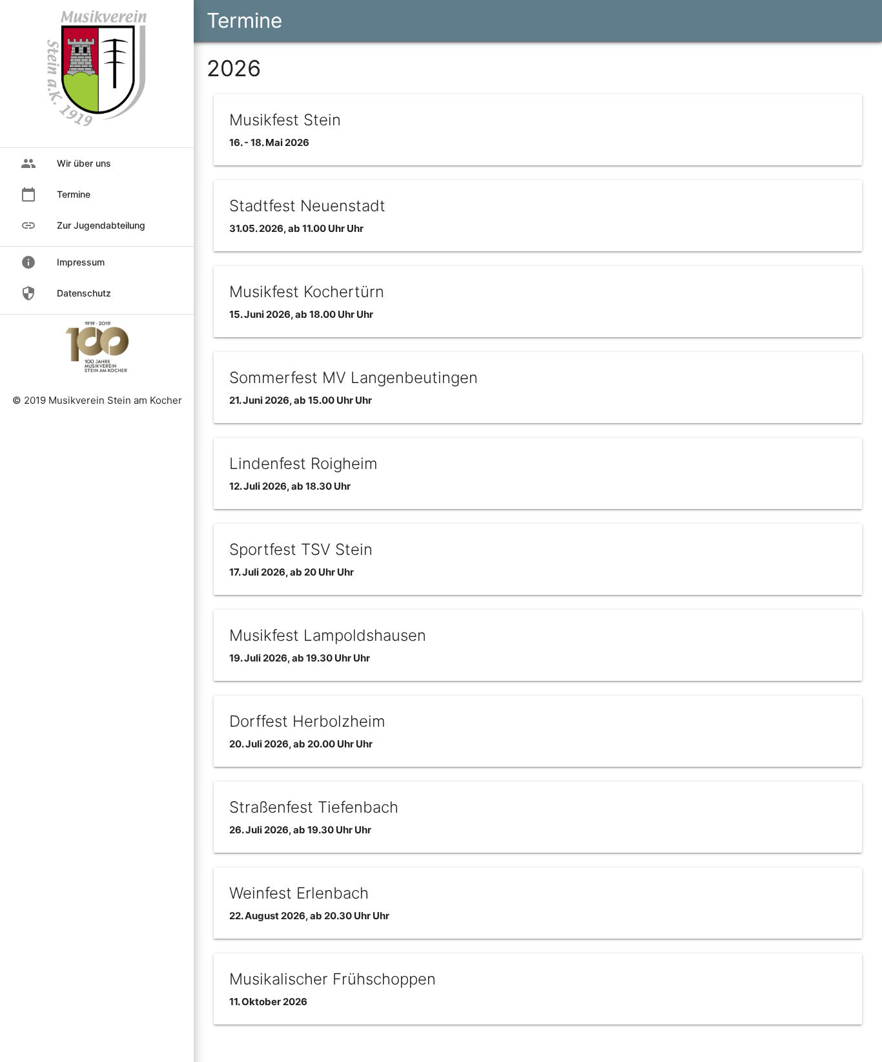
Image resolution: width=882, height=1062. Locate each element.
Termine (244, 20)
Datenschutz (66, 293)
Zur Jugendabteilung (83, 225)
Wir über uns (66, 163)
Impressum (63, 262)
